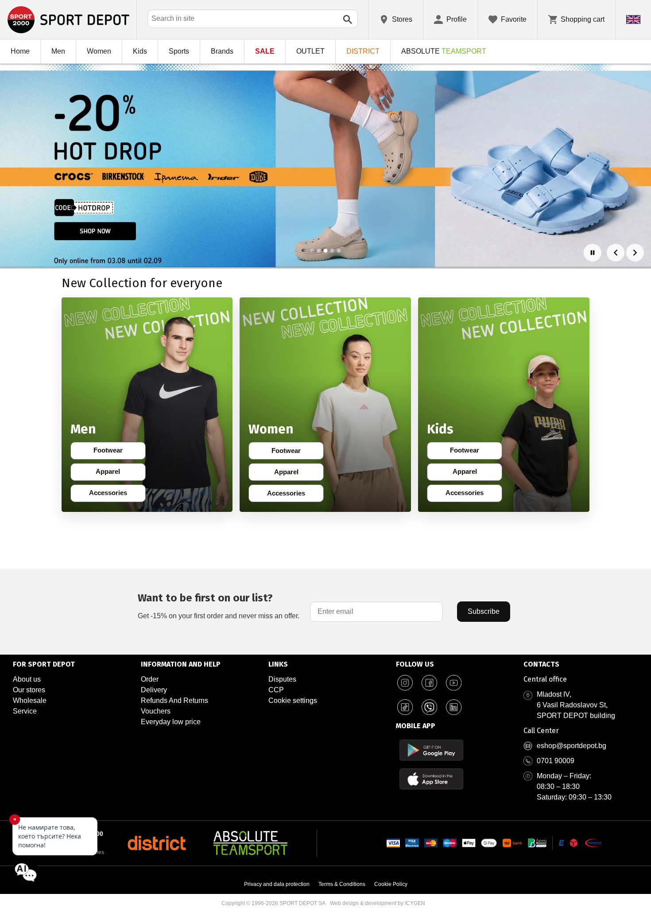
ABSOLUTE (443, 51)
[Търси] (347, 19)
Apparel (114, 473)
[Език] (633, 19)
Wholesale (29, 700)
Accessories (110, 494)
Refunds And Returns (174, 700)
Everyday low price (171, 722)
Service (25, 711)
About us (27, 679)
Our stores (29, 690)
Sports (179, 51)
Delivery (154, 690)
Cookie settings (292, 700)
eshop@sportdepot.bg (571, 745)
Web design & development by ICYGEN (377, 903)
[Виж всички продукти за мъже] (147, 404)
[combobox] (252, 18)
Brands (222, 51)
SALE (265, 51)
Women (99, 51)
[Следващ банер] (635, 252)
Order (150, 679)
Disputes (282, 679)
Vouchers (155, 711)
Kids (140, 51)
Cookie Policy (390, 884)
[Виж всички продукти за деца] (503, 404)
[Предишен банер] (615, 252)
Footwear (112, 452)
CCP (276, 690)
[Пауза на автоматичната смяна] (592, 252)
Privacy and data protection (277, 884)
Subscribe (484, 611)
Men (58, 51)
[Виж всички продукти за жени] (325, 404)
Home (20, 51)
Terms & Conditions (341, 884)
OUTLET (310, 51)
